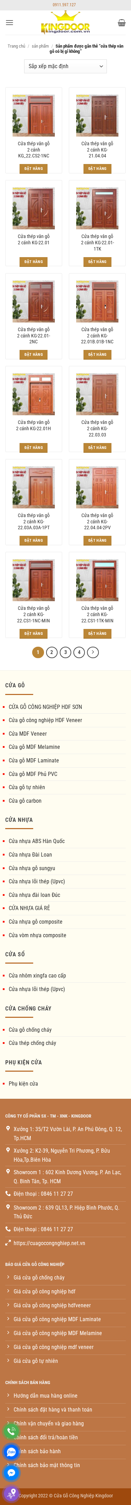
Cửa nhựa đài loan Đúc (34, 895)
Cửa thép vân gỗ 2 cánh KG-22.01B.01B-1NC (97, 335)
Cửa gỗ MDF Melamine (34, 747)
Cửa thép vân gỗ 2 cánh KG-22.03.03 (97, 428)
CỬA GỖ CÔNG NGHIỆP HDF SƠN (45, 707)
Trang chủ (16, 46)
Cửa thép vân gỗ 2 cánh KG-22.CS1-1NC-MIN (33, 614)
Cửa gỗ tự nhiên (27, 787)
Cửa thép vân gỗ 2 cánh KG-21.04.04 (97, 149)
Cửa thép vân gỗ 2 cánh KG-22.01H (33, 425)
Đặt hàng (33, 168)
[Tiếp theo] (93, 653)
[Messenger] (11, 1473)
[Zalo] (11, 1452)
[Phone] (11, 1431)
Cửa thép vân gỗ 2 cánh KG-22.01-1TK (97, 242)
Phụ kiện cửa (23, 1083)
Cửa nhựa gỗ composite (36, 921)
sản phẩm (40, 46)
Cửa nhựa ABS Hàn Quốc (37, 841)
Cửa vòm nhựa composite (37, 935)
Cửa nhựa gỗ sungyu (32, 868)
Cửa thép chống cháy (32, 1043)
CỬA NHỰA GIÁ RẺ (29, 908)
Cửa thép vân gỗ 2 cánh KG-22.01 (34, 239)
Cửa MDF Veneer (28, 733)
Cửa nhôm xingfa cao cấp (37, 975)
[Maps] (11, 1494)
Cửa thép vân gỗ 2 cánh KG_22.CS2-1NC (34, 149)
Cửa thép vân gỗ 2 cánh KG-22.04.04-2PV (97, 521)
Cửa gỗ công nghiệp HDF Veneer (45, 720)
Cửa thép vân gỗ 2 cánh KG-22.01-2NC (33, 335)
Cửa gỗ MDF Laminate (34, 760)
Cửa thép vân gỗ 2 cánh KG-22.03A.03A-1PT (34, 521)
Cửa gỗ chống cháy (30, 1029)
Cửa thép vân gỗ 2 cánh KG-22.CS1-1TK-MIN (97, 614)
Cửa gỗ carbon (25, 801)
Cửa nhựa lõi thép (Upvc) (37, 881)
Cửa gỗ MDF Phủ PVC (33, 774)
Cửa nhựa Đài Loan (30, 854)
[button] (9, 22)
